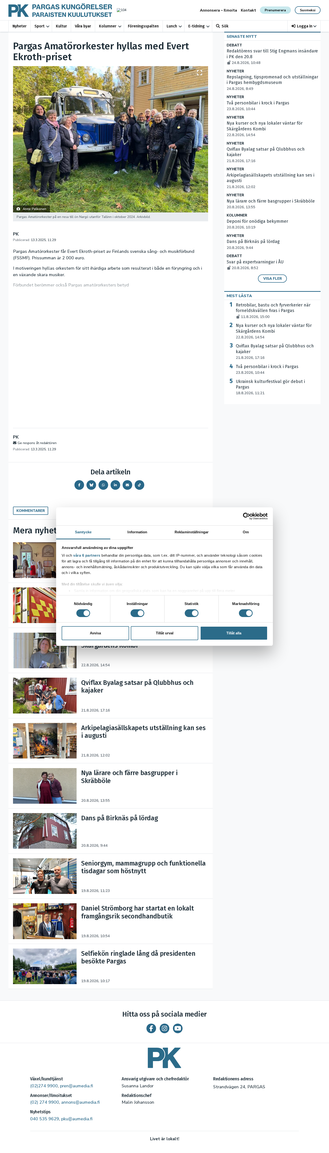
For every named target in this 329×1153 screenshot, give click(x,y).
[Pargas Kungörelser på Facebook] (151, 1028)
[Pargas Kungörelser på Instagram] (164, 1028)
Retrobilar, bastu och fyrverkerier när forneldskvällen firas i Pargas (273, 310)
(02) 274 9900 (44, 1102)
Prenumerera (275, 10)
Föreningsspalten (143, 26)
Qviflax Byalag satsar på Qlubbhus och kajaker (275, 351)
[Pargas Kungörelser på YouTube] (178, 1028)
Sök (225, 26)
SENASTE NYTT (242, 36)
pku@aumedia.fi (76, 1119)
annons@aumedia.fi (80, 1102)
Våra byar (83, 26)
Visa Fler (272, 278)
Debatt (234, 45)
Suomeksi (308, 10)
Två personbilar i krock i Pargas (267, 369)
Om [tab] (246, 532)
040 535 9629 (44, 1119)
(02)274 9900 (44, 1086)
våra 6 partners (86, 555)
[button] (304, 26)
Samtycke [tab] (83, 532)
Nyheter (19, 26)
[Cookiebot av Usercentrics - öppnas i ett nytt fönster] (246, 516)
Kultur (61, 26)
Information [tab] (137, 532)
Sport (39, 26)
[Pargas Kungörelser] (164, 1056)
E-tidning (196, 26)
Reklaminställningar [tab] (192, 532)
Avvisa (95, 633)
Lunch (172, 26)
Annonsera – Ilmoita (218, 10)
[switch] (137, 613)
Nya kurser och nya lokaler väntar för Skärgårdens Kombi (274, 331)
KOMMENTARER (30, 510)
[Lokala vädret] (119, 10)
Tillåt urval (164, 633)
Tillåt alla (233, 633)
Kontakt (248, 10)
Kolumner (107, 26)
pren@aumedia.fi (76, 1086)
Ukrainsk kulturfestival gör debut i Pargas (270, 387)
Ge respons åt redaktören (37, 443)
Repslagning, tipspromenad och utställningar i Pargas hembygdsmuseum (272, 82)
